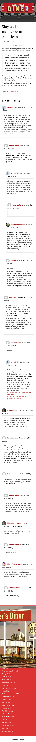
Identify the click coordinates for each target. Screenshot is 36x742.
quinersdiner (14, 145)
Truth (4, 728)
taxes (4, 719)
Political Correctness (8, 694)
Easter (4, 662)
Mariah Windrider (18, 224)
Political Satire (6, 697)
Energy (4, 665)
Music (4, 691)
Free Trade (5, 677)
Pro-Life (4, 702)
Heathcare (5, 679)
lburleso (14, 260)
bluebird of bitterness (16, 523)
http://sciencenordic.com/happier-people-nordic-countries (18, 397)
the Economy (6, 725)
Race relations (6, 705)
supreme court (7, 717)
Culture (11, 91)
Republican (5, 711)
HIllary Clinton (6, 682)
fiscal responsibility (8, 671)
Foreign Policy (6, 674)
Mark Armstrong (14, 564)
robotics (4, 714)
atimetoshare (13, 410)
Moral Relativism (7, 688)
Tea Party (5, 722)
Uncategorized (6, 731)
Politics (16, 91)
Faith (3, 668)
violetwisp (11, 107)
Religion (4, 708)
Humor (4, 685)
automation (6, 657)
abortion (5, 654)
